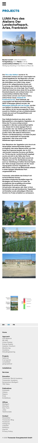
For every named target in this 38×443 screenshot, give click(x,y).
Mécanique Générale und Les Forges (15, 105)
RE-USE (5, 340)
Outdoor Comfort (8, 346)
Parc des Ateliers (11, 75)
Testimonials (7, 412)
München (5, 406)
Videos (5, 392)
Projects (10, 11)
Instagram (6, 424)
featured (5, 358)
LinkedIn (5, 425)
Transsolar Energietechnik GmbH (20, 438)
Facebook (6, 422)
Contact (5, 416)
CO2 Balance (7, 338)
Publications (6, 388)
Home (4, 332)
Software (5, 427)
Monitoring (6, 348)
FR (14, 325)
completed (6, 362)
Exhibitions (6, 398)
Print (4, 396)
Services (5, 372)
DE (9, 325)
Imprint (5, 429)
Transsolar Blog (8, 420)
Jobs (4, 410)
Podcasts (5, 390)
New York (5, 408)
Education (6, 376)
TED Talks (6, 384)
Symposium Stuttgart (10, 382)
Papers (5, 394)
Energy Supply (7, 344)
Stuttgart (5, 404)
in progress (6, 360)
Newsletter (6, 418)
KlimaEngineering (8, 352)
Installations (6, 368)
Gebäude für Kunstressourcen (14, 99)
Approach (6, 336)
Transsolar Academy (10, 380)
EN (3, 325)
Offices (5, 402)
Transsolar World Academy (12, 378)
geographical (7, 364)
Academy (5, 350)
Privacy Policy (7, 431)
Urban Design (7, 342)
